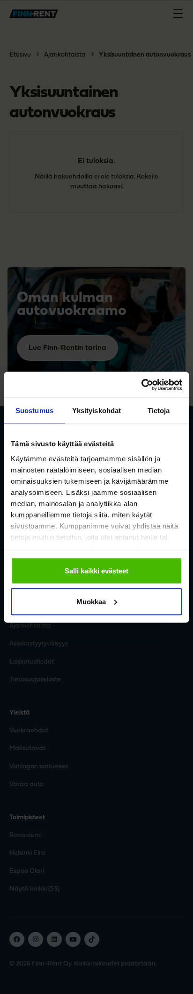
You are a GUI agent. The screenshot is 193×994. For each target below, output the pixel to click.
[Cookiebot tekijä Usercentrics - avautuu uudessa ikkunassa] (141, 385)
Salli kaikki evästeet (96, 571)
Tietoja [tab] (159, 411)
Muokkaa (91, 601)
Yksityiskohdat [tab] (96, 411)
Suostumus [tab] (34, 411)
